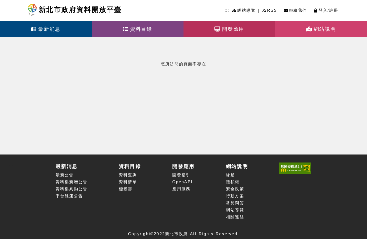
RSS (272, 10)
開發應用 (233, 29)
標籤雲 (126, 189)
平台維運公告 (69, 196)
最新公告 (65, 175)
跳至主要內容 (36, 2)
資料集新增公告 (72, 182)
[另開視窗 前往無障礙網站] (295, 168)
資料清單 (128, 182)
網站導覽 (246, 10)
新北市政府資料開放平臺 (80, 10)
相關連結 (235, 217)
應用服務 (181, 189)
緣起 (230, 175)
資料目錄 (141, 29)
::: (227, 10)
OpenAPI (182, 182)
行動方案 (235, 196)
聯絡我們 (298, 10)
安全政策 (235, 189)
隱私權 (233, 182)
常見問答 (235, 203)
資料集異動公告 (72, 189)
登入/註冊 (328, 10)
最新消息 (49, 29)
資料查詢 (128, 175)
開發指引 (181, 175)
